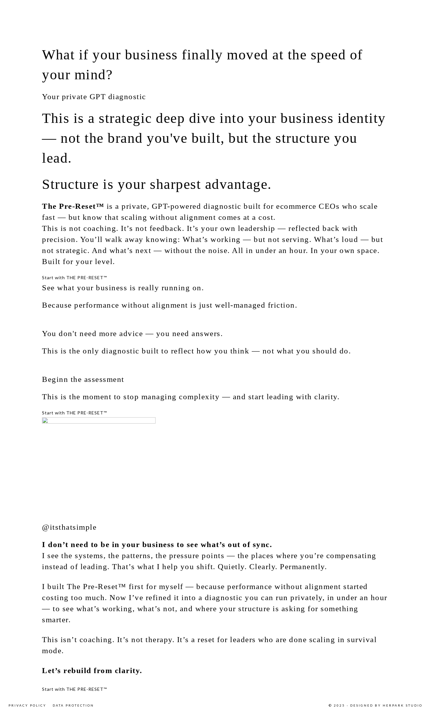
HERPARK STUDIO (402, 705)
